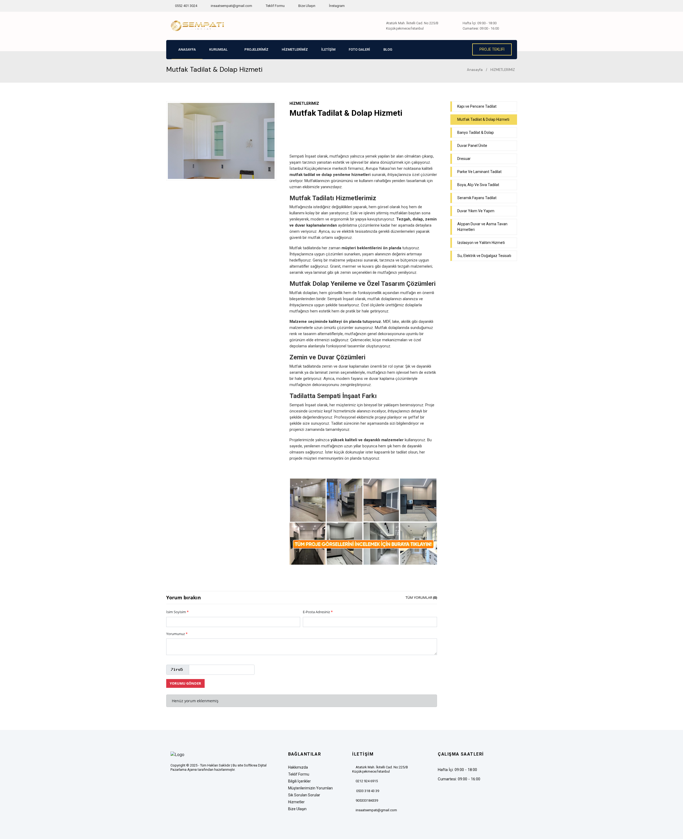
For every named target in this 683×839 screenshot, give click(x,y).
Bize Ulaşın (306, 6)
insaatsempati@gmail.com (231, 6)
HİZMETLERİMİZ (502, 69)
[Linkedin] (204, 783)
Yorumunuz (177, 633)
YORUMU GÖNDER (185, 683)
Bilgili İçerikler (299, 781)
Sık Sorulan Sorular (304, 795)
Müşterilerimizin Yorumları (310, 788)
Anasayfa (474, 69)
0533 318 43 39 (367, 791)
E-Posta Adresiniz (318, 611)
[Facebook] (173, 783)
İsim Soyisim (177, 611)
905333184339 (367, 800)
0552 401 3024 (185, 6)
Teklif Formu (275, 6)
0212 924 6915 (367, 781)
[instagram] (193, 783)
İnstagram (336, 6)
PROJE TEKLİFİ (492, 49)
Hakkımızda (298, 767)
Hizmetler (296, 802)
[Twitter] (182, 783)
